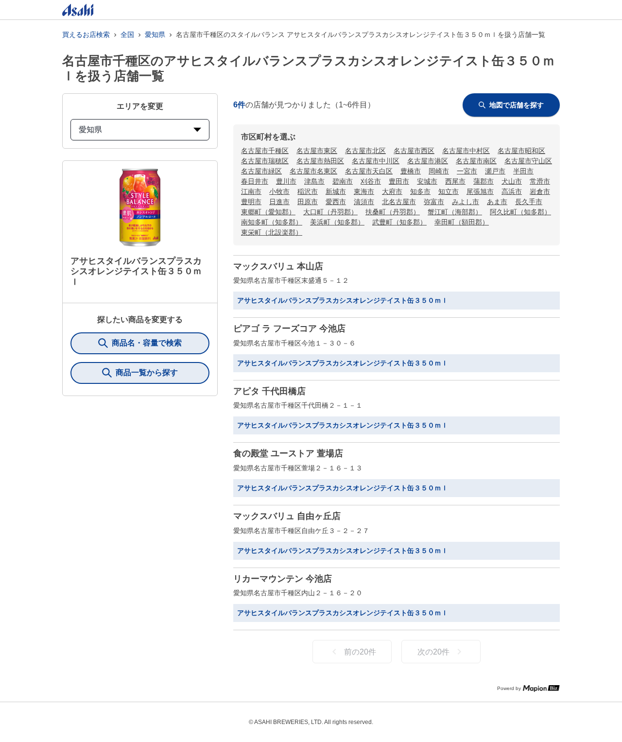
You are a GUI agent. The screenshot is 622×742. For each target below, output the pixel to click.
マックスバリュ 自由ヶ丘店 (287, 516)
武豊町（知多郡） (399, 222)
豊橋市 (410, 171)
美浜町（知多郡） (337, 222)
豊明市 (251, 202)
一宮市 (467, 171)
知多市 (420, 191)
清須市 (364, 202)
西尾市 (455, 181)
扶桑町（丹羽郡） (392, 212)
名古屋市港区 (427, 161)
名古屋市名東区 (313, 171)
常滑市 (540, 181)
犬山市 (511, 181)
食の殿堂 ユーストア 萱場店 (288, 453)
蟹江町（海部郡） (455, 212)
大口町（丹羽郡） (330, 212)
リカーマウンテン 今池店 (282, 579)
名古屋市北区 (365, 151)
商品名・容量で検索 (147, 343)
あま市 (497, 202)
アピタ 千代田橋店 (269, 391)
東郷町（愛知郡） (268, 212)
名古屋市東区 (316, 151)
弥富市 (434, 202)
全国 (127, 34)
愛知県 (155, 34)
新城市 (336, 191)
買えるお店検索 (86, 34)
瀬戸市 (495, 171)
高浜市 (511, 191)
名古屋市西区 (414, 151)
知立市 (448, 191)
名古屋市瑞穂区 (265, 161)
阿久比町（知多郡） (520, 212)
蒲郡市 (483, 181)
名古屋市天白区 (369, 171)
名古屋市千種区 (265, 151)
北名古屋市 (399, 202)
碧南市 (342, 181)
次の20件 (433, 652)
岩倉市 (540, 191)
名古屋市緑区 (261, 171)
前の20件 (360, 652)
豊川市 (286, 181)
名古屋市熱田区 (320, 161)
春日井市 (254, 181)
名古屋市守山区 (528, 161)
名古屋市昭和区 (521, 151)
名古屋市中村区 (466, 151)
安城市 (427, 181)
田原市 (307, 202)
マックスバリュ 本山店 (278, 266)
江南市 (251, 191)
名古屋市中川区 (375, 161)
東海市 (364, 191)
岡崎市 (439, 171)
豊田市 (399, 181)
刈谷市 (371, 181)
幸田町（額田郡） (461, 222)
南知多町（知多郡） (271, 222)
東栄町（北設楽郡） (271, 232)
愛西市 (336, 202)
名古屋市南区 (476, 161)
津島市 (314, 181)
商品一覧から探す (147, 372)
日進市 (279, 202)
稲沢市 (307, 191)
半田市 (523, 171)
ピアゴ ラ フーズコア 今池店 (289, 328)
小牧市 (279, 191)
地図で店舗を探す (516, 105)
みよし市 (465, 202)
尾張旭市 (480, 191)
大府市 (392, 191)
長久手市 (528, 202)
